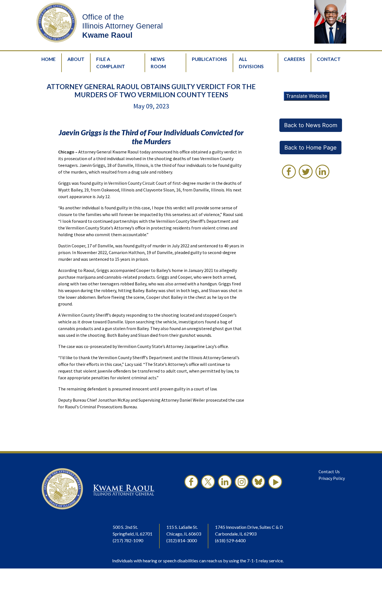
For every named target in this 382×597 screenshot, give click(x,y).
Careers (294, 59)
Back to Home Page (310, 147)
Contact (329, 59)
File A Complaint (110, 62)
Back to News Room (310, 125)
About (75, 59)
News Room (158, 62)
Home (48, 59)
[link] (288, 171)
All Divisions (251, 62)
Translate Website (306, 96)
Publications (209, 59)
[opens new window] (191, 488)
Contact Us (329, 471)
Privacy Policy (332, 478)
